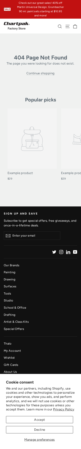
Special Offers (14, 329)
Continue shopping (40, 73)
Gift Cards (11, 365)
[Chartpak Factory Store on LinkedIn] (68, 251)
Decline (39, 429)
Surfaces (10, 286)
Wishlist (9, 357)
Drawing (9, 279)
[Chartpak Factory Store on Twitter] (54, 251)
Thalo (7, 343)
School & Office (15, 307)
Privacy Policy (63, 409)
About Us (10, 372)
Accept (39, 420)
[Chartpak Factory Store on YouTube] (75, 251)
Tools (7, 293)
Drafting (9, 315)
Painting (9, 272)
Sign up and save (21, 213)
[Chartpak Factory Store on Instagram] (61, 251)
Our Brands (11, 265)
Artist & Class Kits (16, 321)
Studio (8, 300)
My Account (12, 350)
